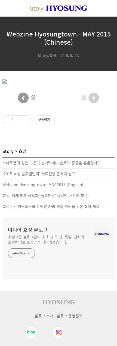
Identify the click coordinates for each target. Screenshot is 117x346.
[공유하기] (18, 120)
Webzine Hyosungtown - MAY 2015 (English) (42, 184)
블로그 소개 (44, 316)
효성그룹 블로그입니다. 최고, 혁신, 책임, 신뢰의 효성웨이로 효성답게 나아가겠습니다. (46, 239)
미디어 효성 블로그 (28, 229)
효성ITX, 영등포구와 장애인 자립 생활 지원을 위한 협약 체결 (51, 206)
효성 (23, 151)
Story (8, 151)
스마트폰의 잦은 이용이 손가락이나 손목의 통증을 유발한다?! (51, 163)
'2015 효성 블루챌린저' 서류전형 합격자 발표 (38, 173)
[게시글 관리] (25, 120)
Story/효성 (47, 55)
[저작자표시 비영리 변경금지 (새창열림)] (62, 120)
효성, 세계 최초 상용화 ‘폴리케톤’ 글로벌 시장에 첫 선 (45, 195)
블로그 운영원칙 (69, 316)
